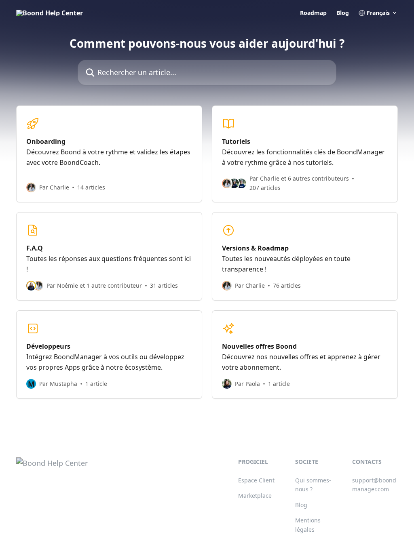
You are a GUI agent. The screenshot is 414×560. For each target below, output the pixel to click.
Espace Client (256, 480)
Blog (342, 13)
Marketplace (255, 495)
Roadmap (313, 13)
